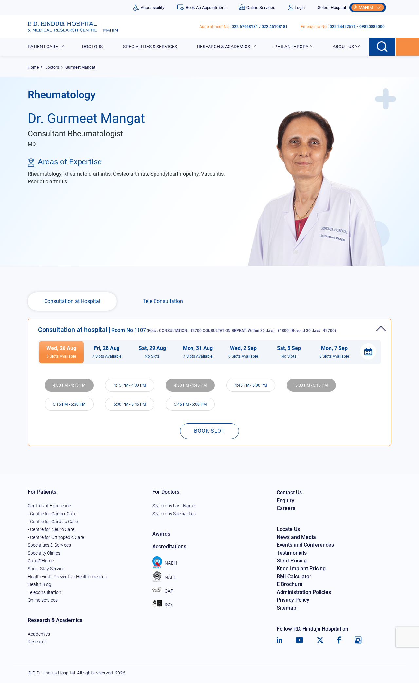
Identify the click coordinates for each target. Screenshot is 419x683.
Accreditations (169, 546)
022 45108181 (275, 26)
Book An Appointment (205, 7)
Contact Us (289, 492)
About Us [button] (343, 46)
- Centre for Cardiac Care (53, 521)
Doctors (92, 46)
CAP (169, 591)
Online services (43, 600)
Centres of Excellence (49, 505)
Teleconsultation (44, 592)
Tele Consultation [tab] (163, 301)
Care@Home (41, 560)
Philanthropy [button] (291, 46)
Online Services (260, 7)
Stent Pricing (292, 561)
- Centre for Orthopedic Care (56, 537)
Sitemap (286, 608)
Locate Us (288, 529)
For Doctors (165, 492)
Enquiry (285, 500)
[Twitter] (320, 640)
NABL (170, 577)
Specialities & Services (150, 46)
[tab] (209, 326)
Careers (286, 508)
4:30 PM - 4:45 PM (190, 385)
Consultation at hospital (187, 329)
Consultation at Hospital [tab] (72, 301)
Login (300, 7)
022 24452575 (343, 26)
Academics (39, 633)
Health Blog (39, 584)
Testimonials (292, 553)
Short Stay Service (46, 568)
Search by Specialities (174, 513)
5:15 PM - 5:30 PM (69, 404)
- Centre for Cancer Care (52, 513)
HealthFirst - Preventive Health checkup (67, 576)
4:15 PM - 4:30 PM (130, 385)
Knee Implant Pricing (301, 568)
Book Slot (209, 431)
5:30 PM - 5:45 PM (130, 404)
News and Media (296, 537)
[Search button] (382, 47)
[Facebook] (339, 640)
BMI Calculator (294, 576)
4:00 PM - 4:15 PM (69, 385)
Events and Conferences (305, 545)
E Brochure (289, 584)
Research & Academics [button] (223, 46)
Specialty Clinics (44, 553)
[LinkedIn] (279, 640)
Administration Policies (304, 592)
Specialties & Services (49, 545)
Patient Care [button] (43, 46)
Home (33, 67)
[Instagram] (358, 640)
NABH (171, 563)
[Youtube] (299, 640)
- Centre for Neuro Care (51, 529)
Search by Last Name (173, 505)
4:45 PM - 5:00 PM (251, 385)
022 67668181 (245, 26)
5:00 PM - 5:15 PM (311, 385)
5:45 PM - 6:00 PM (190, 404)
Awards (161, 534)
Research (37, 641)
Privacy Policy (293, 600)
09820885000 (372, 26)
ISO (168, 604)
